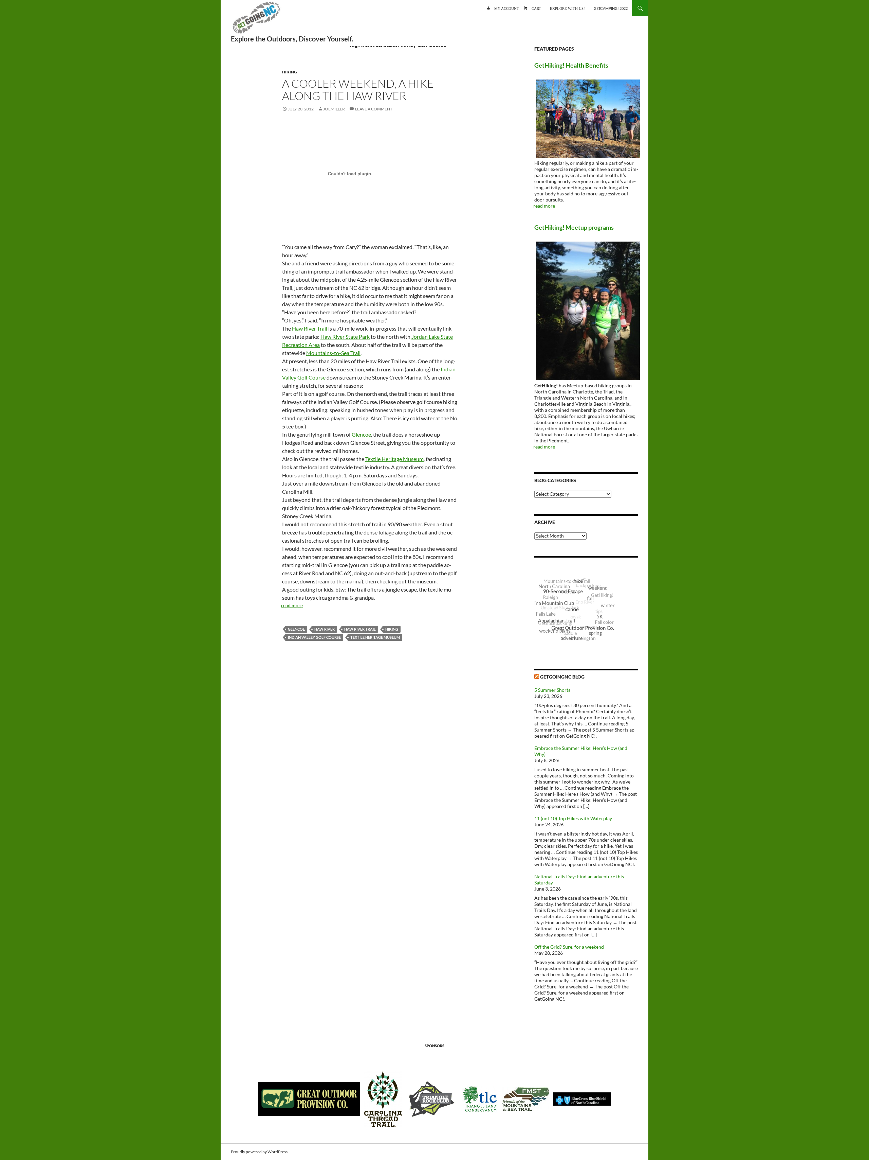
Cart (536, 8)
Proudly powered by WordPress (259, 1151)
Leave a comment (373, 108)
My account (506, 8)
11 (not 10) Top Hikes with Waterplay (573, 818)
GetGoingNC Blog (562, 677)
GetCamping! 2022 (611, 8)
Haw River (324, 629)
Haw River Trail (309, 328)
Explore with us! (567, 8)
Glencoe (361, 434)
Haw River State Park (345, 336)
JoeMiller (334, 108)
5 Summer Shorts (552, 690)
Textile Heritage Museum (394, 459)
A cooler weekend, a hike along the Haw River (358, 89)
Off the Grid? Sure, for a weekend (569, 947)
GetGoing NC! (256, 20)
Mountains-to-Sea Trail (333, 353)
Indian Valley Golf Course (314, 637)
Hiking (289, 71)
